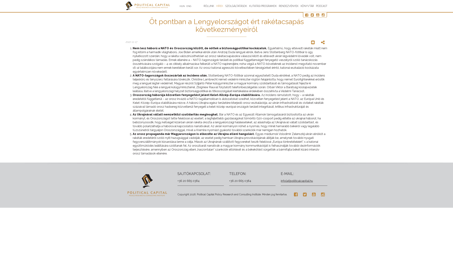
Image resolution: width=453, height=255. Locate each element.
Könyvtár (307, 6)
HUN (182, 6)
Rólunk (209, 6)
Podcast (321, 6)
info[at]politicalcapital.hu (297, 181)
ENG (189, 6)
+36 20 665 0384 (188, 181)
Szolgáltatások (236, 6)
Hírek (219, 6)
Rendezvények (289, 6)
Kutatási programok (263, 6)
